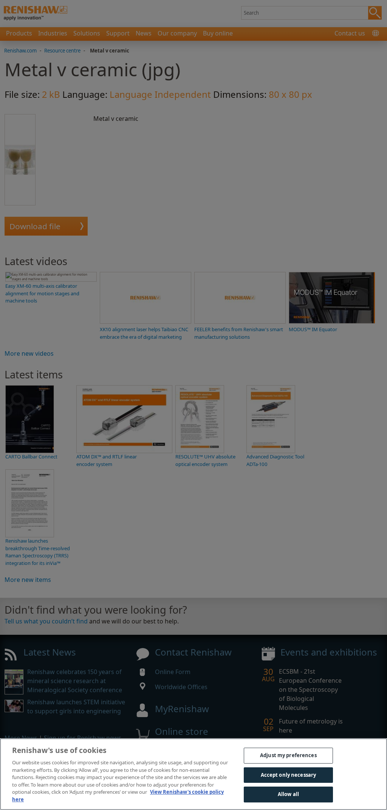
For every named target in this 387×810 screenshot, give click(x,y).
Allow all (288, 794)
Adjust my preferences (288, 755)
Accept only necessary (288, 774)
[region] (193, 774)
